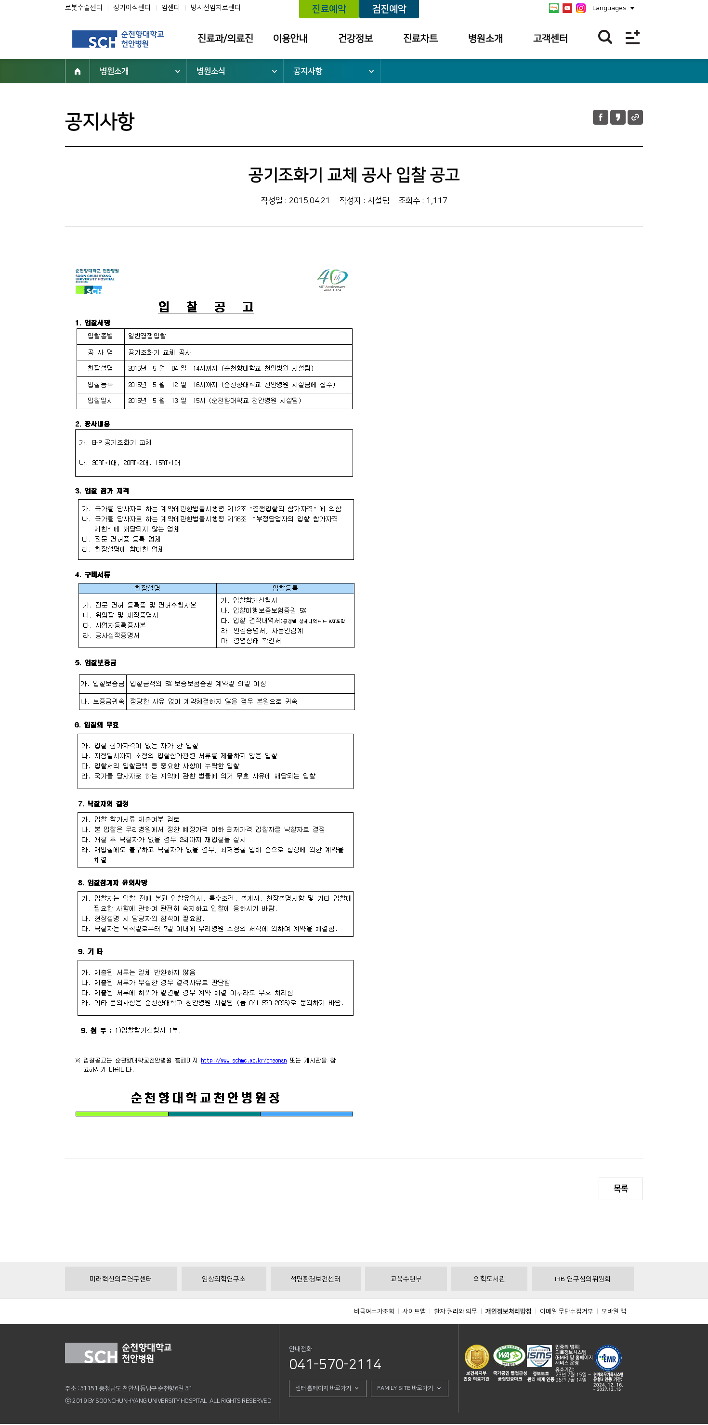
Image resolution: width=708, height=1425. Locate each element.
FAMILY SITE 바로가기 (405, 1388)
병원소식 (211, 71)
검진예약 (389, 9)
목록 (621, 1188)
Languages (609, 8)
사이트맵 (414, 1311)
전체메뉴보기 (632, 36)
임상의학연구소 (224, 1279)
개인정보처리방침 (508, 1311)
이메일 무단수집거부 (566, 1311)
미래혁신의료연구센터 (121, 1279)
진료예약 (329, 9)
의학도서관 (489, 1279)
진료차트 (420, 38)
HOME (78, 71)
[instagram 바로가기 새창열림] (581, 8)
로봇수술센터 (84, 8)
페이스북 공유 (600, 117)
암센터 (170, 8)
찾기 (605, 36)
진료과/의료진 (225, 38)
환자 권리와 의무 (455, 1311)
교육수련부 (406, 1279)
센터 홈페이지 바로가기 (323, 1388)
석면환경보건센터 (315, 1279)
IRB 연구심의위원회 (583, 1279)
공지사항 (307, 71)
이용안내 (290, 38)
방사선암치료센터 (216, 8)
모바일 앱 (614, 1311)
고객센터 (550, 38)
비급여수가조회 (374, 1311)
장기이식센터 (132, 8)
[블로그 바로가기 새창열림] (554, 8)
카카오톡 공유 (618, 117)
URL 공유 (635, 117)
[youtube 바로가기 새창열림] (567, 8)
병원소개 (485, 38)
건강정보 (355, 38)
